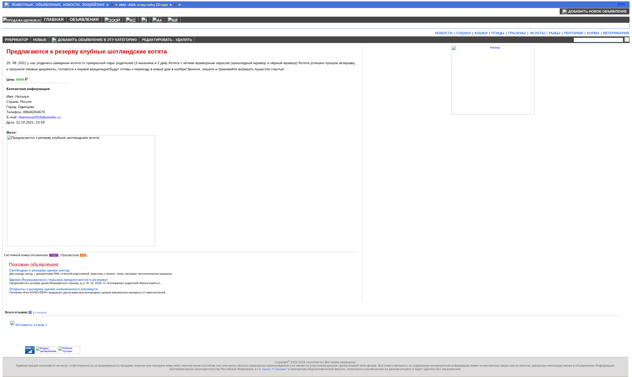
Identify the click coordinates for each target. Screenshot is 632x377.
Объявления (84, 20)
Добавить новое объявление (597, 11)
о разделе (41, 312)
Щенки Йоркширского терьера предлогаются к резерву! (58, 280)
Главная (54, 20)
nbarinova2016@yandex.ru (39, 117)
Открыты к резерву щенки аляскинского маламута (53, 289)
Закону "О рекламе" (274, 369)
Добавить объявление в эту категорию (97, 40)
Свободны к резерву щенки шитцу (39, 270)
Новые (39, 40)
